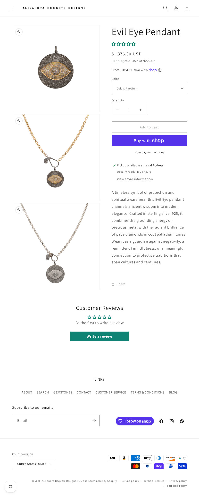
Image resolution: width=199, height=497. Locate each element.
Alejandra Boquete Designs (59, 480)
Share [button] (120, 284)
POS (79, 480)
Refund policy (130, 480)
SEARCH (43, 392)
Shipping (118, 61)
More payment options (149, 152)
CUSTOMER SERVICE (111, 392)
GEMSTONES (62, 392)
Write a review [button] (99, 336)
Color (115, 79)
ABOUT (27, 392)
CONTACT (84, 392)
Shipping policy (177, 485)
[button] (10, 8)
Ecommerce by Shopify (102, 480)
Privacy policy (178, 480)
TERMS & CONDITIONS (148, 392)
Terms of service (154, 480)
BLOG (173, 392)
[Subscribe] (94, 420)
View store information (135, 179)
